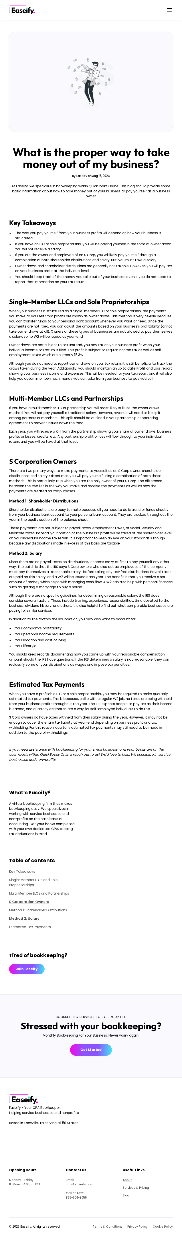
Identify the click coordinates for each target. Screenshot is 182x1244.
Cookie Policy (163, 1227)
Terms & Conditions (107, 1227)
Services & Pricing (136, 1188)
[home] (23, 9)
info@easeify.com (79, 1184)
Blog (126, 1195)
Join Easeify (27, 969)
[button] (168, 10)
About (127, 1180)
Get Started (91, 1049)
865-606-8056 (76, 1198)
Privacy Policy (137, 1227)
